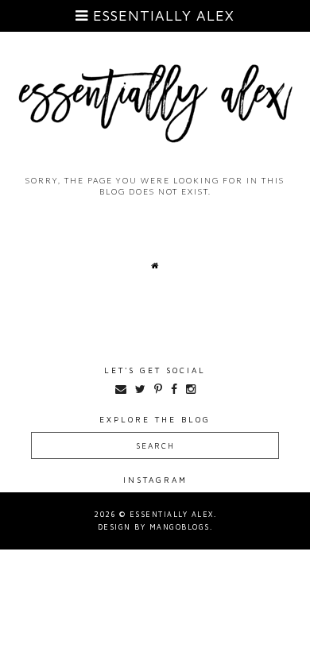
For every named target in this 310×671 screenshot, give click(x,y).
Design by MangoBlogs (154, 527)
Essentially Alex (161, 15)
